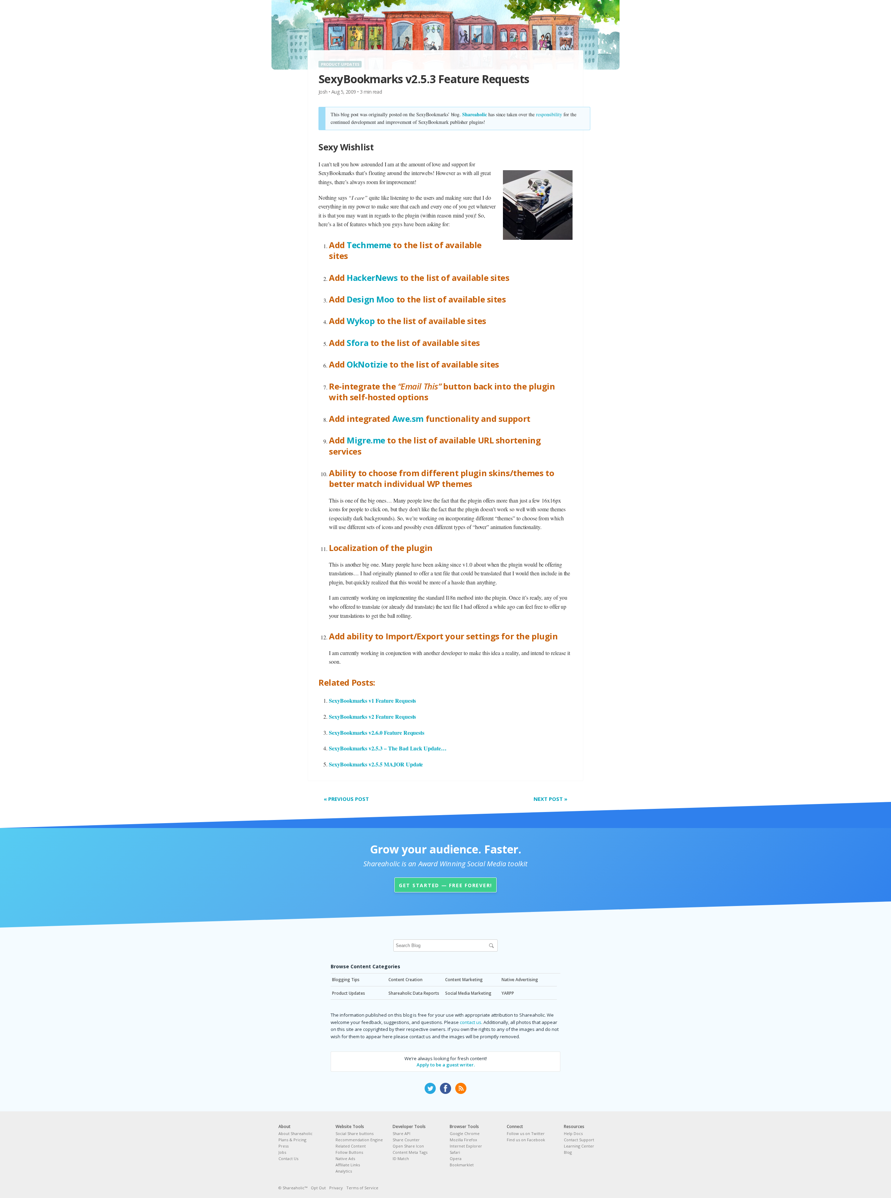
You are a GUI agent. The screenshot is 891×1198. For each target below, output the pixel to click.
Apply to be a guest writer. (446, 1065)
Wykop (360, 320)
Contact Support (579, 1139)
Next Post (550, 798)
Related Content (351, 1146)
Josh (323, 91)
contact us (470, 1022)
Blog (568, 1152)
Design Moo (370, 299)
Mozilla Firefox (463, 1139)
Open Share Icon (408, 1146)
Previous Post (346, 798)
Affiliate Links (348, 1164)
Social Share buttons (354, 1133)
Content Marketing (464, 980)
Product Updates (340, 64)
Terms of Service (362, 1187)
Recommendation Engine (359, 1139)
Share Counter (406, 1139)
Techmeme (369, 245)
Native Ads (345, 1158)
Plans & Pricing (292, 1139)
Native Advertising (520, 980)
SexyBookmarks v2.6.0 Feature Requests (376, 732)
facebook (445, 1088)
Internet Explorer (466, 1146)
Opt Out (318, 1187)
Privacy (336, 1187)
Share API (401, 1133)
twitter (430, 1088)
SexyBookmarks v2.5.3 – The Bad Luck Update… (388, 748)
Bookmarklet (462, 1164)
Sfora (357, 342)
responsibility (549, 114)
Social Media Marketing (468, 993)
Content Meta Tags (410, 1152)
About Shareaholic (295, 1133)
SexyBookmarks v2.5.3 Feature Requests (423, 78)
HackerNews (372, 277)
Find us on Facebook (526, 1139)
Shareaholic (474, 114)
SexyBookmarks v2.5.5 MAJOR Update (376, 764)
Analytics (344, 1171)
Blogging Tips (346, 980)
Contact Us (288, 1158)
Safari (455, 1152)
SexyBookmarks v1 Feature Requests (372, 700)
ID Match (401, 1158)
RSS (460, 1088)
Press (283, 1146)
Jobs (282, 1152)
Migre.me (366, 440)
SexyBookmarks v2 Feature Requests (372, 716)
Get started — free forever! (445, 885)
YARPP (508, 993)
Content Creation (405, 980)
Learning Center (579, 1146)
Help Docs (573, 1133)
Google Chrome (465, 1133)
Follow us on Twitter (526, 1133)
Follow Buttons (349, 1152)
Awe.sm (408, 418)
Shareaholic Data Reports (413, 993)
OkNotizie (367, 364)
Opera (456, 1158)
